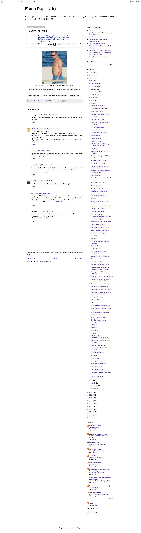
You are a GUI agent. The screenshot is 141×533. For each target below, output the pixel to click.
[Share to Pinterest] (64, 101)
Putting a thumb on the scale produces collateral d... (100, 280)
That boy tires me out (98, 211)
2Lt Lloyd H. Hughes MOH (97, 451)
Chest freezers (95, 358)
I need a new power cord (99, 191)
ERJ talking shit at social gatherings (98, 252)
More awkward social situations (101, 227)
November (94, 86)
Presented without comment (100, 345)
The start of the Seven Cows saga (100, 50)
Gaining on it (95, 330)
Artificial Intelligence (97, 352)
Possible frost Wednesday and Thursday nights (100, 171)
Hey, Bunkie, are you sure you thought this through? (100, 321)
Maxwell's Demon (96, 246)
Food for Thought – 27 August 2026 (99, 481)
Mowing (93, 333)
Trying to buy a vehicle (98, 208)
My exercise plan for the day (100, 284)
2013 (91, 417)
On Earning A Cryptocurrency (98, 444)
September (95, 92)
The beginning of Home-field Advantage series (98, 40)
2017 (91, 406)
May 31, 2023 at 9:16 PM (44, 193)
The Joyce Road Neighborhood (95, 426)
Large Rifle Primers (97, 111)
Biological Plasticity (97, 297)
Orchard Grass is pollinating (100, 114)
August (93, 94)
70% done (94, 327)
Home (55, 258)
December (94, 83)
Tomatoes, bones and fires (99, 286)
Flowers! (93, 302)
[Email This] (57, 101)
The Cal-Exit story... (95, 37)
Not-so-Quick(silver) (97, 182)
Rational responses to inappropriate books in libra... (101, 215)
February (94, 386)
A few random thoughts (98, 233)
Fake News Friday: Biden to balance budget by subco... (100, 268)
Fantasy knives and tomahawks (101, 289)
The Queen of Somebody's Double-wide (99, 167)
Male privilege (95, 135)
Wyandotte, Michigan (97, 188)
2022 (91, 392)
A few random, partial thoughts (101, 206)
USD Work (58, 202)
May (92, 103)
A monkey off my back (98, 105)
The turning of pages (97, 369)
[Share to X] (61, 101)
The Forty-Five (94, 442)
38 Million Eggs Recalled (96, 457)
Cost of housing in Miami (99, 317)
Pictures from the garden (99, 163)
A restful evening (96, 138)
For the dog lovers (97, 249)
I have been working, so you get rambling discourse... (101, 194)
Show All (111, 498)
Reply (33, 122)
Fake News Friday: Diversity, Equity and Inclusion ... (100, 144)
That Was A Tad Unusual (96, 472)
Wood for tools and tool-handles (101, 221)
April (92, 380)
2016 (91, 409)
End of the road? (96, 262)
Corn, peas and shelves (98, 259)
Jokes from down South (98, 363)
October (94, 89)
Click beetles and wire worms (100, 305)
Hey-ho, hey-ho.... (96, 185)
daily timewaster (95, 462)
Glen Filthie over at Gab (98, 160)
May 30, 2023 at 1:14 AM (43, 151)
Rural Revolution (95, 492)
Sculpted (93, 198)
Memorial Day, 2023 (97, 127)
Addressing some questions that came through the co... (101, 293)
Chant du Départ (95, 449)
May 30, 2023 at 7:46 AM (43, 165)
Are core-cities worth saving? (100, 256)
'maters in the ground (98, 219)
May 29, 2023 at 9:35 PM (49, 115)
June (93, 100)
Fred (33, 181)
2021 (91, 395)
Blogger (79, 528)
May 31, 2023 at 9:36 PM (44, 211)
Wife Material (93, 464)
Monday (93, 238)
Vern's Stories (94, 456)
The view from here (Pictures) (99, 486)
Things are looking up (98, 224)
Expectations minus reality (99, 130)
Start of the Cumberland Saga (98, 57)
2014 (91, 415)
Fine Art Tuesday (96, 117)
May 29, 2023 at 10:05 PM (49, 129)
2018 (91, 403)
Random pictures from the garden (102, 276)
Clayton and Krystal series (97, 43)
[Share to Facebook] (63, 101)
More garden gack (97, 141)
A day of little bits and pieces (100, 230)
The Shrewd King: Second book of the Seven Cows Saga (100, 53)
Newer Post (31, 258)
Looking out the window (98, 361)
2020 (91, 398)
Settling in (94, 324)
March (93, 383)
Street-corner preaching (98, 132)
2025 (91, 75)
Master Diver (35, 129)
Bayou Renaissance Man (98, 434)
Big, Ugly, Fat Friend (97, 119)
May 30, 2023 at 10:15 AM (44, 181)
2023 (91, 81)
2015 (91, 412)
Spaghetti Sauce (94, 429)
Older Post (78, 258)
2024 (91, 78)
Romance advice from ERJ (99, 108)
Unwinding (94, 355)
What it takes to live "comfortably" (99, 494)
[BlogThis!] (59, 101)
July (92, 97)
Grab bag (94, 148)
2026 (91, 72)
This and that (95, 299)
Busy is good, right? (97, 376)
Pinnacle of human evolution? (100, 264)
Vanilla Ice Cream (96, 366)
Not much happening (95, 487)
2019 (91, 401)
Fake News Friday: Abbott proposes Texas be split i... (100, 336)
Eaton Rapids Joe (41, 8)
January (94, 389)
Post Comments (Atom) (43, 261)
